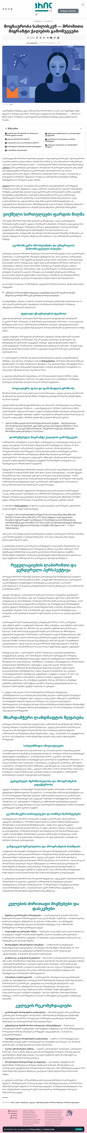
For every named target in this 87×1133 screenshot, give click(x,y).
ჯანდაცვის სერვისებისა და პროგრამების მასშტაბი (61, 146)
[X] (6, 9)
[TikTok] (11, 9)
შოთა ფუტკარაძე (32, 43)
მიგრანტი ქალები (42, 1102)
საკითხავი (48, 21)
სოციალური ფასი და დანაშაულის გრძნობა (23, 143)
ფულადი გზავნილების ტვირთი (18, 139)
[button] (79, 1129)
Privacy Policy (35, 1129)
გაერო (17, 1102)
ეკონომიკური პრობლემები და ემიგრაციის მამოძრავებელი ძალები (21, 134)
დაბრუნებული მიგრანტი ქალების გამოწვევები (24, 146)
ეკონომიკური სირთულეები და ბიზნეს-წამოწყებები (60, 140)
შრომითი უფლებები (71, 1102)
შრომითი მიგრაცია (56, 1102)
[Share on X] (40, 37)
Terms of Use (49, 1129)
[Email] (51, 37)
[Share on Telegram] (47, 37)
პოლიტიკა (38, 21)
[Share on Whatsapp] (44, 37)
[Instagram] (8, 9)
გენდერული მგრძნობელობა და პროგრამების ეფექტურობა (62, 134)
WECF (12, 1102)
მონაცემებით (48, 361)
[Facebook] (3, 9)
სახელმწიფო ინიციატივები (17, 150)
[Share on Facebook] (37, 37)
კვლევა (6, 167)
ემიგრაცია (25, 1102)
